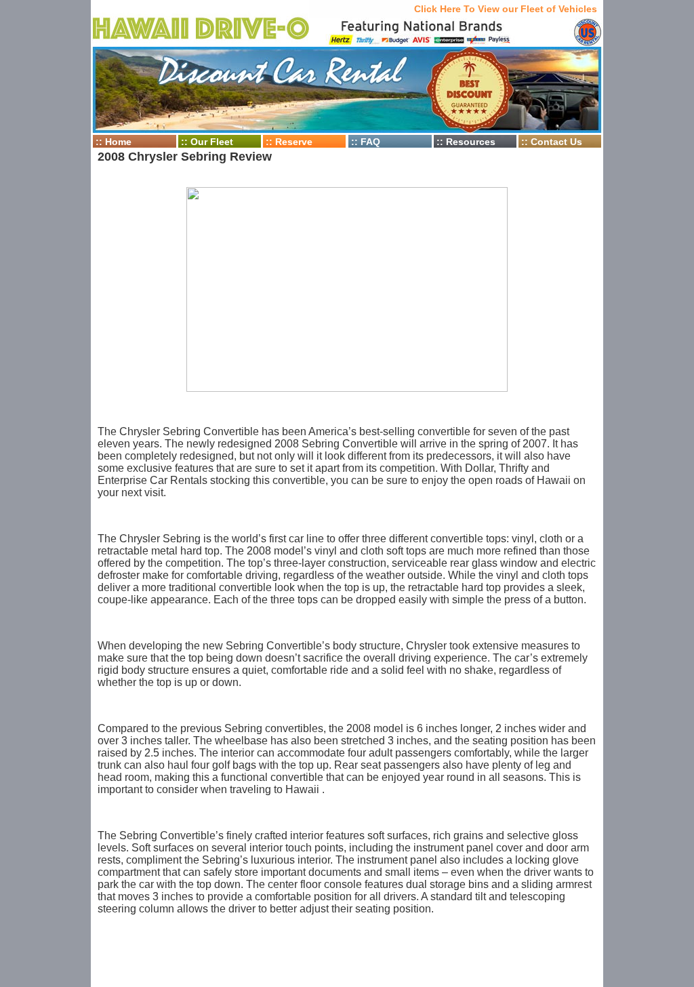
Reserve (293, 141)
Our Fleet (211, 141)
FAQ (370, 141)
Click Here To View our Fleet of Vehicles (505, 8)
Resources (470, 141)
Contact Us (556, 141)
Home (118, 141)
